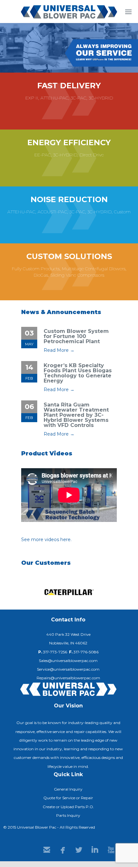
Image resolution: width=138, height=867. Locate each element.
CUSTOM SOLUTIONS (69, 256)
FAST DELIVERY (69, 85)
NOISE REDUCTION (69, 199)
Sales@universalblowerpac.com (68, 660)
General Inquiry (68, 789)
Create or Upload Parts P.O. (68, 806)
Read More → (59, 350)
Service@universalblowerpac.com (68, 669)
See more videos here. (46, 539)
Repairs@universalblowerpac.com (68, 677)
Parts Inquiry (68, 815)
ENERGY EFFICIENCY (69, 142)
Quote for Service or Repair (68, 797)
